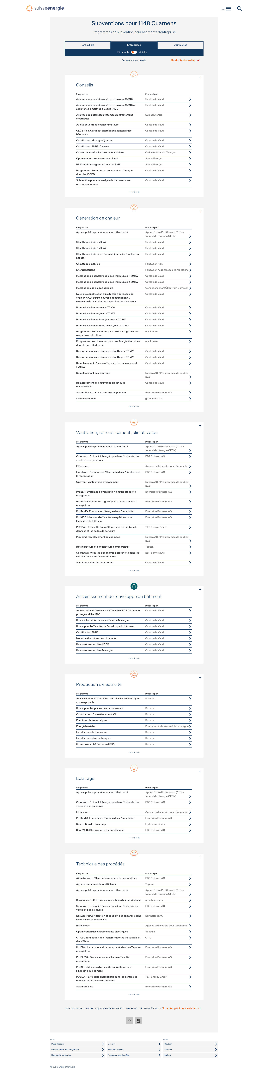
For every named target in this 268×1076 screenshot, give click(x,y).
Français (168, 1050)
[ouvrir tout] (200, 78)
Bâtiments (123, 52)
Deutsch (168, 1044)
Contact (111, 1044)
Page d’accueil (57, 1044)
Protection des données (118, 1055)
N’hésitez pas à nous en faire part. (182, 1008)
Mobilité (143, 52)
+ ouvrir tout (134, 192)
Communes (180, 45)
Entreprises (134, 45)
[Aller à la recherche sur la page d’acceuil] (239, 8)
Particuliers (87, 45)
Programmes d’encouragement (65, 1050)
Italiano (167, 1055)
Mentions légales (115, 1050)
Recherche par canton (61, 1055)
